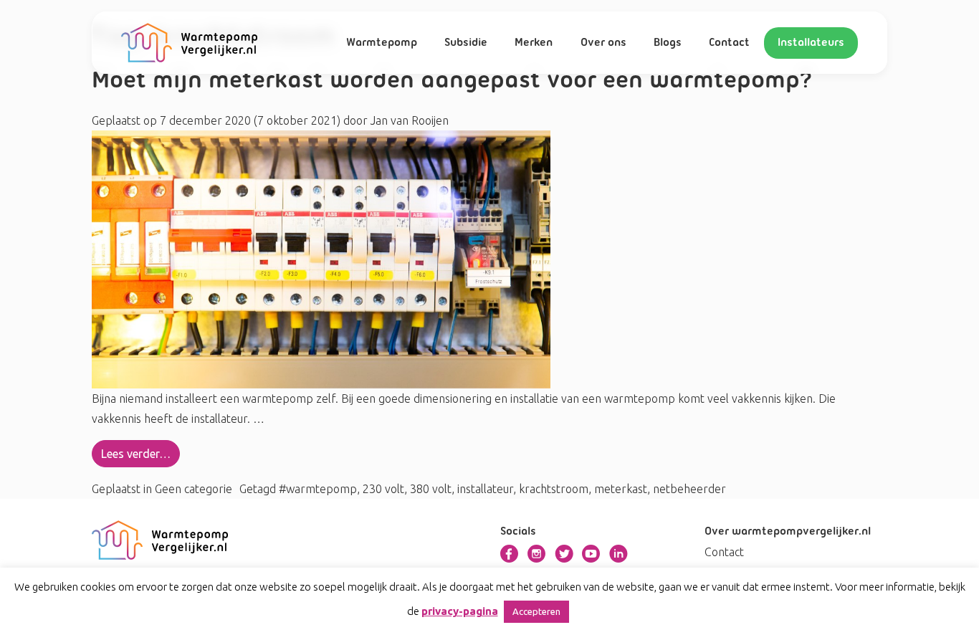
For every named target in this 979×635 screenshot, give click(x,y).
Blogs (668, 43)
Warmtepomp (381, 43)
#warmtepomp (318, 488)
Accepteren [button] (536, 611)
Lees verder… (136, 453)
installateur (485, 488)
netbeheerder (689, 488)
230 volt (383, 488)
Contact (729, 43)
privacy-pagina (459, 611)
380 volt (431, 488)
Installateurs (811, 43)
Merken (534, 43)
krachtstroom (553, 488)
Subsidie (465, 43)
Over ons (603, 43)
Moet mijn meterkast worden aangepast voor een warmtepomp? (455, 81)
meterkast (620, 488)
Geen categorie (193, 488)
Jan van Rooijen (408, 120)
